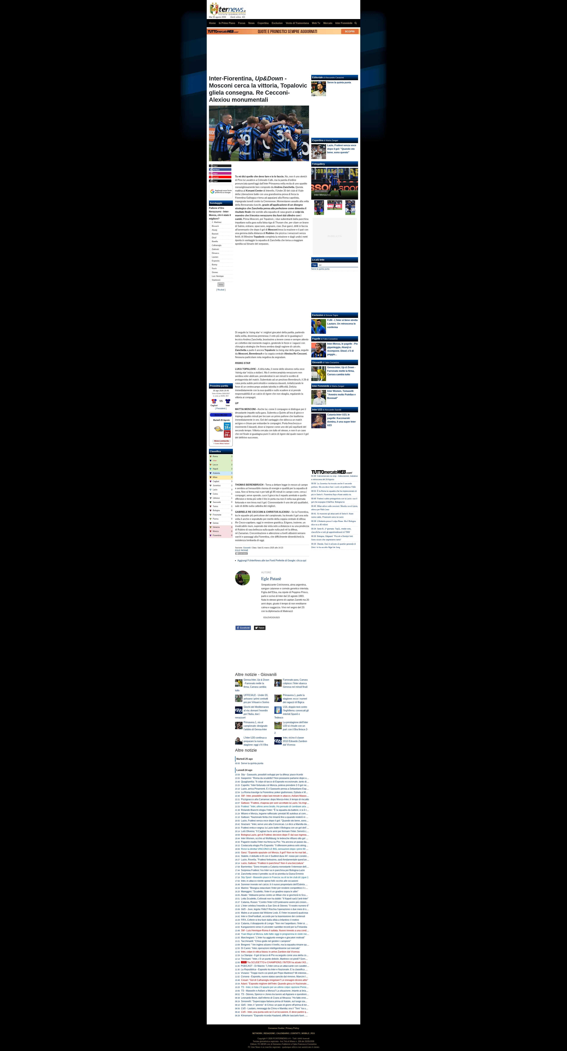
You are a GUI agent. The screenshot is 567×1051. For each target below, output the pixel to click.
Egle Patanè (241, 550)
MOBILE (305, 1033)
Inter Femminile (320, 386)
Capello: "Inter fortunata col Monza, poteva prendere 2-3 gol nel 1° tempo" (279, 785)
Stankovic (216, 280)
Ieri (320, 265)
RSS (313, 1033)
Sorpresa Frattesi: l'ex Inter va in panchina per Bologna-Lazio (273, 870)
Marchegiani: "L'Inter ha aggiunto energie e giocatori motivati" (273, 937)
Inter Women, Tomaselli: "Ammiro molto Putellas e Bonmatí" (341, 394)
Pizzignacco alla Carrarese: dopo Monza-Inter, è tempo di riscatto (275, 799)
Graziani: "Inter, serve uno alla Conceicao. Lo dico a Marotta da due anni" (279, 824)
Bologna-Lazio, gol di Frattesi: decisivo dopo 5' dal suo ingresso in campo (279, 835)
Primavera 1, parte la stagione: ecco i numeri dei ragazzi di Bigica (295, 698)
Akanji (214, 230)
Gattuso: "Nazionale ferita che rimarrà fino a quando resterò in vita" (276, 817)
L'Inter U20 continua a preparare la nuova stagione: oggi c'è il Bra (256, 741)
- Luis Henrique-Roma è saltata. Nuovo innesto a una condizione (277, 930)
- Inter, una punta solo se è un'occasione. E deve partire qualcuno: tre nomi (282, 1012)
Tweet (261, 628)
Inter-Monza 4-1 (322, 195)
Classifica (215, 451)
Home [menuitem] (212, 23)
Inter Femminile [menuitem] (343, 23)
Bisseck (215, 226)
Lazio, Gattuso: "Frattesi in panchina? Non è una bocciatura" (272, 863)
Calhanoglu (216, 245)
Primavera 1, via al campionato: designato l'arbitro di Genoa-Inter (255, 726)
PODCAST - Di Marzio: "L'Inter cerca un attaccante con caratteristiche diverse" (282, 966)
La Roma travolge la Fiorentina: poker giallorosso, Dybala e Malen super (279, 792)
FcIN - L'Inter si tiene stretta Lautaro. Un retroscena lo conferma (342, 323)
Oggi (314, 265)
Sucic (214, 268)
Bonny (214, 265)
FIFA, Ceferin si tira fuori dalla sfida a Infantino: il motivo (270, 920)
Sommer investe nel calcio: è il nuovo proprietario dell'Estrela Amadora (278, 884)
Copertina (317, 140)
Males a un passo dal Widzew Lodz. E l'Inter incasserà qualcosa (274, 912)
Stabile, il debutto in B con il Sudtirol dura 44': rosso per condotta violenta (279, 856)
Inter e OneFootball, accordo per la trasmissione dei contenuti (273, 916)
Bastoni (215, 234)
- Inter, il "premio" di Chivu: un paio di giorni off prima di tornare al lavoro (281, 1005)
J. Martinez (216, 222)
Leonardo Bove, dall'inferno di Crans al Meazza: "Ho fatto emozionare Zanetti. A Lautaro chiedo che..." (294, 998)
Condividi (244, 628)
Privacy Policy (292, 1028)
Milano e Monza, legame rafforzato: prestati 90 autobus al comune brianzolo (280, 813)
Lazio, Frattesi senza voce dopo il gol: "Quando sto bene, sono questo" (278, 820)
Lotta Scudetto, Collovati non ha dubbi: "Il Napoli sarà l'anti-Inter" (274, 898)
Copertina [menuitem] (263, 23)
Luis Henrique (218, 276)
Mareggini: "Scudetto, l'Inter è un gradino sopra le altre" (269, 891)
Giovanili (247, 548)
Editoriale (317, 77)
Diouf (214, 238)
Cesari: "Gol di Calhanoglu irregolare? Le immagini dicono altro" (274, 980)
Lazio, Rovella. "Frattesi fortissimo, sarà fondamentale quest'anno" (275, 859)
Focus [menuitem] (241, 23)
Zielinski (215, 249)
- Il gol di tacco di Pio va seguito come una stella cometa (276, 955)
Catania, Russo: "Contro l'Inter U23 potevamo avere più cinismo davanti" (279, 902)
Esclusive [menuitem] (277, 23)
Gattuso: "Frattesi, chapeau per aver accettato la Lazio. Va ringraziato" (277, 803)
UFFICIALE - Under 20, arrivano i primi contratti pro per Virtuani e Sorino (256, 698)
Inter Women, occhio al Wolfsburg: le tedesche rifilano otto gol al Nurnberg (279, 838)
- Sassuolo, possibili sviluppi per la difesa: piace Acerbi (272, 774)
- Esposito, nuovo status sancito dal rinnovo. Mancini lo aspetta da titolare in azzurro (289, 976)
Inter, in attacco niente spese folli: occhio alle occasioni (269, 881)
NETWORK (257, 1033)
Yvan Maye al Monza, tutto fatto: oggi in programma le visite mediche (276, 934)
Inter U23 (317, 409)
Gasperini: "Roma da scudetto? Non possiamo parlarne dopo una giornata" (280, 778)
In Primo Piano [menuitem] (227, 23)
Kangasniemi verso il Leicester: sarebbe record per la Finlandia (274, 927)
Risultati (220, 290)
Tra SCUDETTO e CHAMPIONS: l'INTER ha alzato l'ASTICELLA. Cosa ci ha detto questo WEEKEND (298, 962)
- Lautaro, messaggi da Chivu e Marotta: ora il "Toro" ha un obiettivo (279, 1008)
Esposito (215, 261)
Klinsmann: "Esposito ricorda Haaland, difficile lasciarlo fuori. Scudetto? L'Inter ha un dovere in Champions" (297, 1015)
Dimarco (215, 253)
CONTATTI (295, 1033)
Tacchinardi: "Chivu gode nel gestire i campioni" (266, 941)
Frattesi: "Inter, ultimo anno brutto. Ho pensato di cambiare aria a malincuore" (281, 806)
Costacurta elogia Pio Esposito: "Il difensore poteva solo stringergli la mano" (280, 845)
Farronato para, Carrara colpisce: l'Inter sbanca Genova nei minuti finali (295, 683)
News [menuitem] (251, 23)
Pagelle (316, 338)
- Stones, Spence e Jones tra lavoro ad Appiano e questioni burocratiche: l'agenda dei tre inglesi (293, 994)
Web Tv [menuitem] (316, 23)
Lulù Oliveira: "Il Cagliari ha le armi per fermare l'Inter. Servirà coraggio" (278, 831)
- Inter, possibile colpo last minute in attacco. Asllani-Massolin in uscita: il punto (284, 796)
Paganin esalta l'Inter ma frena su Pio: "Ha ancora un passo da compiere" (279, 842)
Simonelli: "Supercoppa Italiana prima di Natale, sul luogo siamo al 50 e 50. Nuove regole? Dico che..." (294, 1001)
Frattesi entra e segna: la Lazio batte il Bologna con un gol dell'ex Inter (277, 827)
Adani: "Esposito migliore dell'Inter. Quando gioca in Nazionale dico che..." (279, 983)
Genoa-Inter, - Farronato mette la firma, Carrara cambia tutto (341, 371)
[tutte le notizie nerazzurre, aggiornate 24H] (228, 9)
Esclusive (317, 315)
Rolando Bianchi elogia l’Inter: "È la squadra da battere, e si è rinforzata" (278, 810)
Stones (215, 272)
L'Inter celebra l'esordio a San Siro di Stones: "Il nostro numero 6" (275, 905)
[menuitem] (355, 23)
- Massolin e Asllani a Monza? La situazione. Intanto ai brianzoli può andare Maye (285, 990)
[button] (220, 284)
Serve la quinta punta (252, 763)
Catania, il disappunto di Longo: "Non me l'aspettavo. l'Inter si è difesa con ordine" (283, 923)
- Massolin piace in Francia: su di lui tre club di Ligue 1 (274, 877)
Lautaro (215, 257)
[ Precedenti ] (221, 408)
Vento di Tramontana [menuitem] (297, 23)
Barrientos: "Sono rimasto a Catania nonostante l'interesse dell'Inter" (276, 866)
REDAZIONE (269, 1033)
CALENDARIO (283, 1033)
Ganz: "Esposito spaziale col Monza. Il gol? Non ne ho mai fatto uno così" (279, 852)
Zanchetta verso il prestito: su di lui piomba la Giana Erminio (272, 874)
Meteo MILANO (221, 415)
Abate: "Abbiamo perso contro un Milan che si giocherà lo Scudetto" (276, 895)
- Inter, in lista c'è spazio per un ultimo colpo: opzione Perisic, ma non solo (281, 987)
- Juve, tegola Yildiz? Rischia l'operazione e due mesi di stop (275, 909)
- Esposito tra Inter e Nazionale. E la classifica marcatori (278, 969)
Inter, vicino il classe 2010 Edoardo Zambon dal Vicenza (295, 741)
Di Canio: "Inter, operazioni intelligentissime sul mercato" (270, 948)
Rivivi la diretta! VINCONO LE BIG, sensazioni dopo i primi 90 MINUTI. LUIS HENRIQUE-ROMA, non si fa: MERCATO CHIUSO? (308, 849)
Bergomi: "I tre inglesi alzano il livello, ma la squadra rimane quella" (276, 944)
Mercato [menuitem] (327, 23)
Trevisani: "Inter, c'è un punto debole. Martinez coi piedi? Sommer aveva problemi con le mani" (290, 959)
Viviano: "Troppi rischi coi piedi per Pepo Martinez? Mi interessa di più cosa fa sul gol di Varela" (290, 973)
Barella (215, 241)
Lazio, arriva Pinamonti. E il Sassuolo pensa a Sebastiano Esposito (276, 788)
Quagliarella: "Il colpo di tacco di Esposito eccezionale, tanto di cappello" (279, 781)
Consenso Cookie (276, 1028)
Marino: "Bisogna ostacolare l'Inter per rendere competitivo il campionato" (279, 888)
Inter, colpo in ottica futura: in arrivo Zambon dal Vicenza (270, 951)
